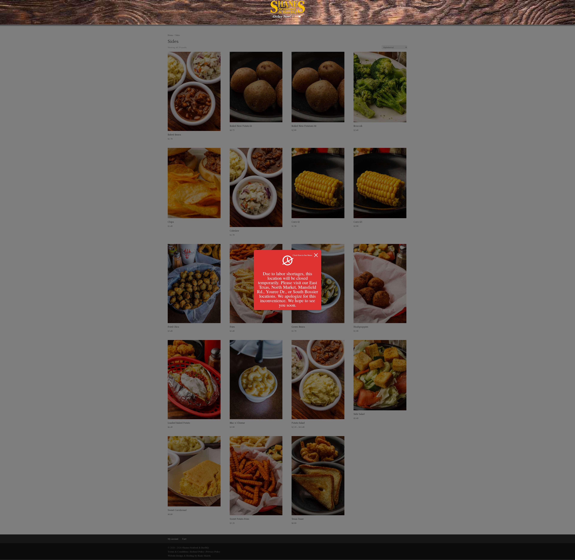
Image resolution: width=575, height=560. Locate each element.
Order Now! (282, 17)
